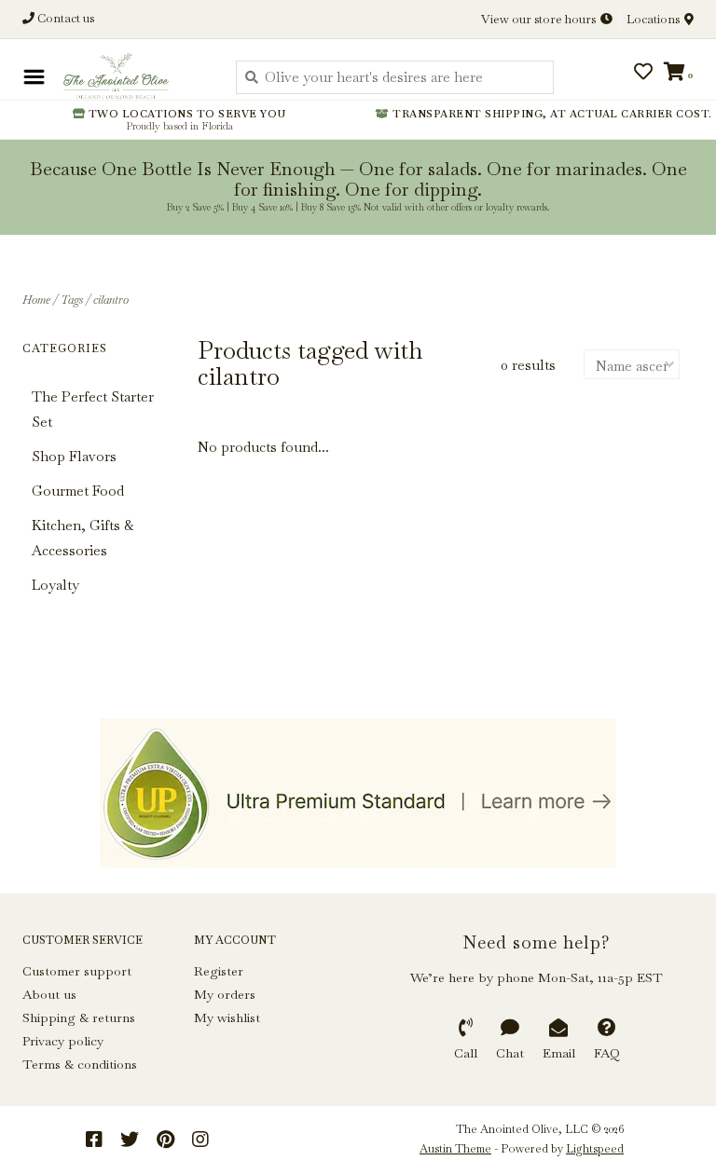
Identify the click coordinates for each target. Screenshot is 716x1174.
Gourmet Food (78, 490)
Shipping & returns (78, 1017)
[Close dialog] (699, 16)
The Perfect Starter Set (93, 409)
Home (36, 300)
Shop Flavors (74, 456)
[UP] (358, 793)
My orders (224, 994)
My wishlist (227, 1017)
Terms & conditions (79, 1064)
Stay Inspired (358, 203)
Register (218, 970)
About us (49, 994)
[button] (76, 73)
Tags (72, 300)
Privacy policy (62, 1040)
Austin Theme (455, 1148)
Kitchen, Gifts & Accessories (83, 537)
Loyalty (55, 585)
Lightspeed (595, 1148)
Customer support (76, 970)
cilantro (111, 300)
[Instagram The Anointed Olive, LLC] (200, 1139)
